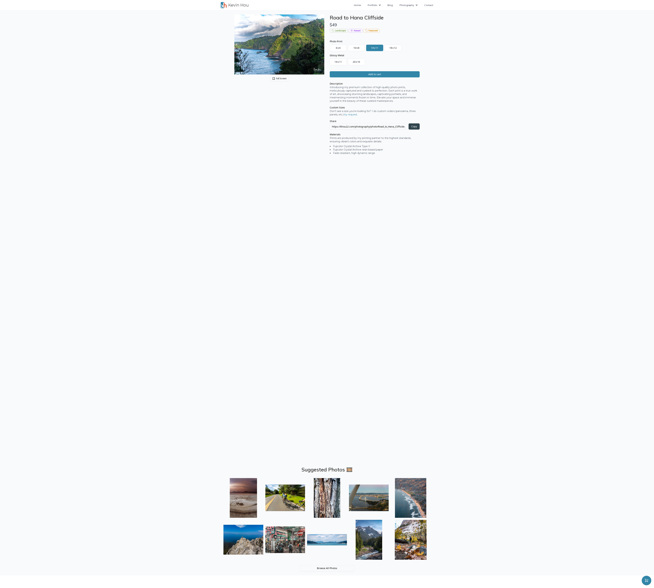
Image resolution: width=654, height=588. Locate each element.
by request (350, 114)
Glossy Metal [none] (337, 55)
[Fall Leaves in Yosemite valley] (411, 540)
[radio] (338, 48)
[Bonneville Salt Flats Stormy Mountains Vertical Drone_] (243, 498)
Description (336, 83)
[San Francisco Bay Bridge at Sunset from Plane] (369, 498)
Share (333, 121)
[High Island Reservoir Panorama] (327, 540)
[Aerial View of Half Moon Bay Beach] (411, 498)
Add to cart (374, 74)
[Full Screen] (320, 19)
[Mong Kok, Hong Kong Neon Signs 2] (285, 540)
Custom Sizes (337, 107)
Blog (390, 5)
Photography (407, 5)
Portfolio (372, 5)
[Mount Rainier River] (369, 540)
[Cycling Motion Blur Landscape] (285, 498)
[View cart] (646, 580)
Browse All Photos (327, 568)
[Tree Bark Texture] (327, 498)
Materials (335, 134)
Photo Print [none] (336, 41)
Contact (428, 5)
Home (357, 5)
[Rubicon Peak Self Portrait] (243, 540)
